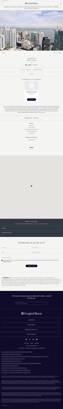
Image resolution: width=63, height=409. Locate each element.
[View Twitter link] (30, 339)
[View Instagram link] (33, 339)
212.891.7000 (17, 380)
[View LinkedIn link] (36, 339)
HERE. (40, 395)
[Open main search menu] (61, 3)
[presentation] (31, 30)
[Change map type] (61, 187)
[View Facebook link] (26, 339)
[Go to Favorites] (61, 0)
